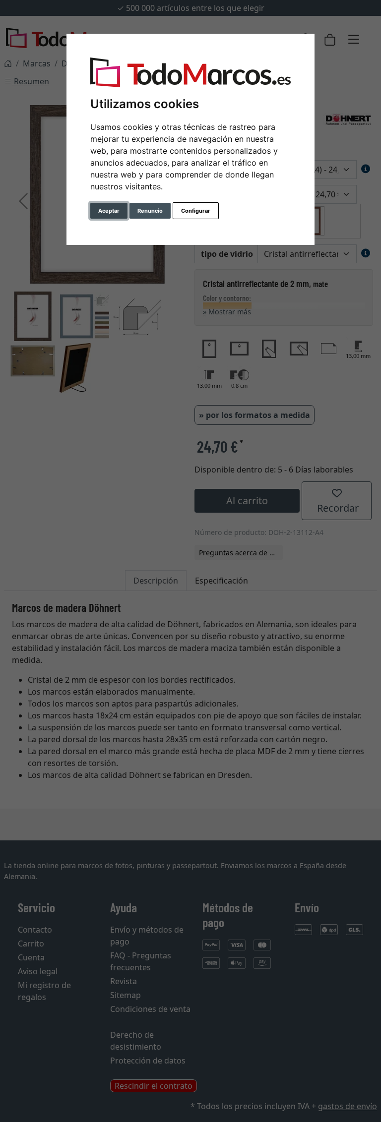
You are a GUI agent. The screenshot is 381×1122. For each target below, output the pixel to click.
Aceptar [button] (109, 210)
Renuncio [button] (150, 210)
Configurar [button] (195, 210)
